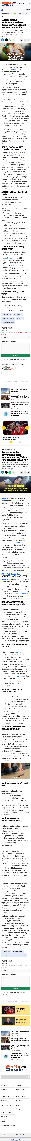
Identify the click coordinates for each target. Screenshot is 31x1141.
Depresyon (5, 498)
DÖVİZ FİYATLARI (6, 1109)
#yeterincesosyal (10, 10)
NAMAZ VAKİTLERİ (21, 1093)
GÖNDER (15, 355)
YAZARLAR (4, 1085)
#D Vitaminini (17, 314)
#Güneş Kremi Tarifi (8, 318)
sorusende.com (7, 17)
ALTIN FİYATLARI (6, 1112)
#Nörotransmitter (20, 955)
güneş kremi (18, 69)
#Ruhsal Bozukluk (7, 955)
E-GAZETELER (5, 1096)
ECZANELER (19, 1100)
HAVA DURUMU (20, 1089)
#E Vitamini (20, 318)
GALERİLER (4, 1089)
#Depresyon (6, 951)
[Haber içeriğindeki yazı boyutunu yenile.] (28, 40)
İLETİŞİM (18, 1109)
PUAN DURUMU (20, 1096)
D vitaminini (19, 155)
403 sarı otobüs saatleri (8, 1125)
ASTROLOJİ (19, 1085)
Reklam (3, 1121)
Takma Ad (4, 330)
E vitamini (11, 258)
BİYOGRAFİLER (5, 1100)
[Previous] (4, 428)
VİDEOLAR (4, 1093)
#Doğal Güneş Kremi (8, 322)
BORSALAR (4, 1116)
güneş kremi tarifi (13, 104)
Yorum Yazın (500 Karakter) (9, 341)
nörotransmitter (21, 652)
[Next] (27, 428)
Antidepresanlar (11, 574)
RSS (5, 1134)
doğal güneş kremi (8, 134)
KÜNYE (18, 1105)
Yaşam (13, 449)
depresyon (17, 676)
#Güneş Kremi (7, 314)
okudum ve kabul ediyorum (14, 360)
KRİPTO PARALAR (6, 1105)
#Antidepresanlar (17, 951)
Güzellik (14, 17)
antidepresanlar (18, 543)
